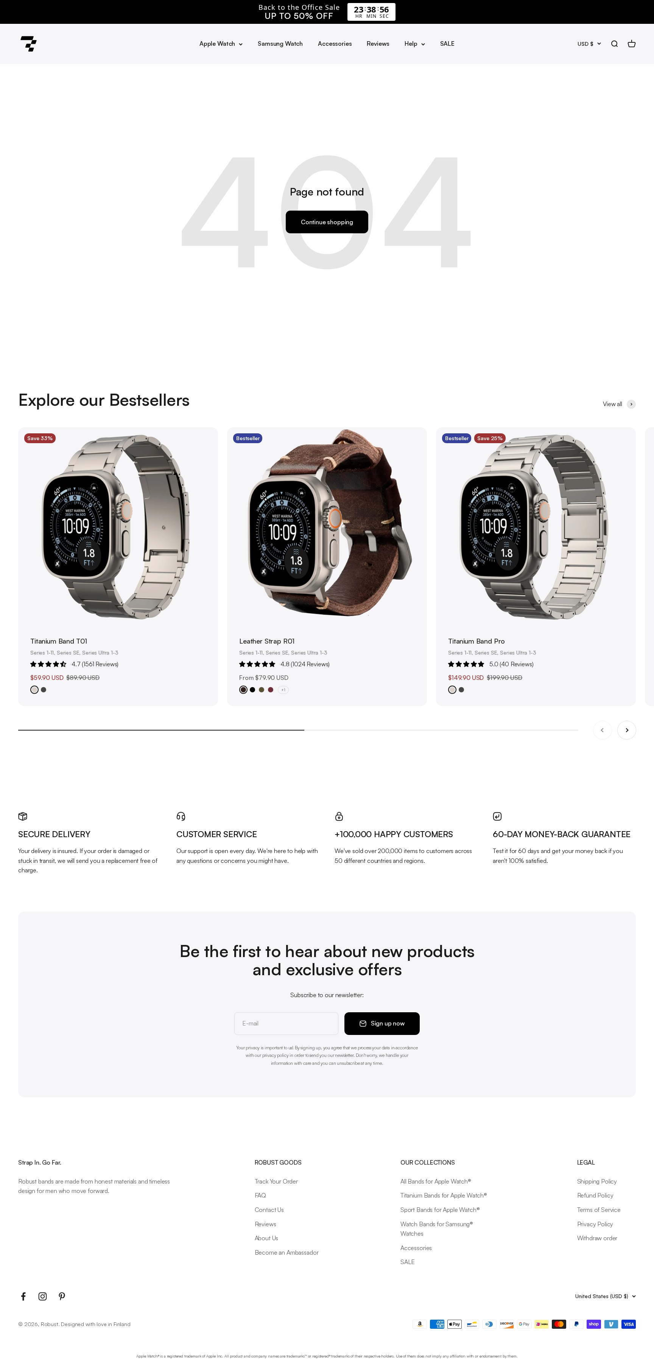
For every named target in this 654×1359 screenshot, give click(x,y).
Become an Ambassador (287, 1252)
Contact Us (269, 1209)
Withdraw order (597, 1238)
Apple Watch (217, 43)
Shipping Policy (597, 1181)
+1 (283, 689)
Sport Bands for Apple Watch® (440, 1209)
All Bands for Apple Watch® (435, 1181)
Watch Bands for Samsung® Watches (436, 1229)
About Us (267, 1238)
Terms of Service (599, 1209)
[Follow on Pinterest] (62, 1296)
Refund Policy (595, 1195)
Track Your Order (276, 1181)
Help (411, 43)
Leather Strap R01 (266, 641)
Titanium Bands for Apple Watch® (443, 1195)
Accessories (335, 43)
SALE (447, 43)
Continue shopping (327, 222)
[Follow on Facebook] (23, 1296)
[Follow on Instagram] (42, 1296)
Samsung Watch (280, 43)
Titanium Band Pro (476, 641)
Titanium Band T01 (58, 641)
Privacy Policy (595, 1224)
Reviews (378, 43)
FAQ (260, 1195)
